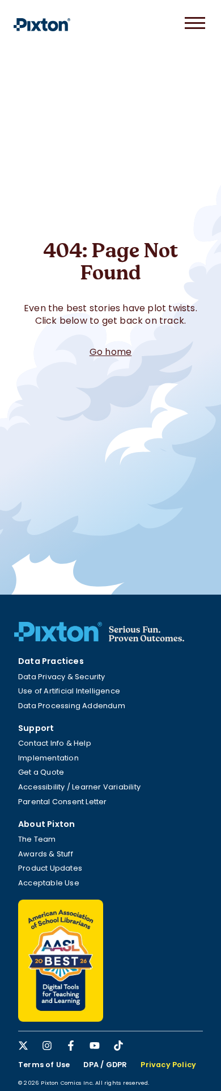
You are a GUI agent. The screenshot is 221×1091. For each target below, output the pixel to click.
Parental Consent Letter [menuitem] (62, 801)
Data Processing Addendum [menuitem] (71, 705)
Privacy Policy (168, 1064)
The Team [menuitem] (37, 839)
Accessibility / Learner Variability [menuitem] (79, 787)
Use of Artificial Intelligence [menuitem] (69, 691)
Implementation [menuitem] (48, 758)
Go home (110, 351)
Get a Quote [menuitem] (41, 772)
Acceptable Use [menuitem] (48, 883)
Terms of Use (44, 1064)
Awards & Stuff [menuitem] (45, 854)
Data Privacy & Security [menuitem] (61, 677)
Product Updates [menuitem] (50, 868)
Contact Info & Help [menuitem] (54, 743)
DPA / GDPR (105, 1064)
